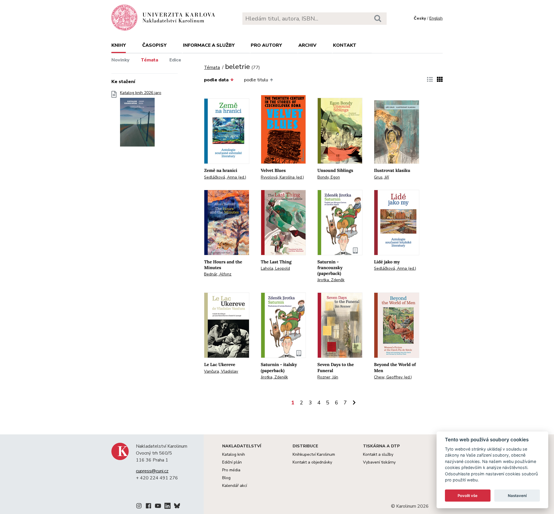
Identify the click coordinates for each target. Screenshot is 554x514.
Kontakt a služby (378, 454)
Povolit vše (468, 495)
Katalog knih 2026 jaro (140, 92)
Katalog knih (233, 454)
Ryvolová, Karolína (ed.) (282, 177)
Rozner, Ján (327, 377)
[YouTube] (158, 507)
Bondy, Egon (328, 177)
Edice (175, 60)
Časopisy (154, 45)
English (436, 18)
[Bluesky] (177, 507)
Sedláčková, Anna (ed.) (225, 177)
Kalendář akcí (234, 485)
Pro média (231, 470)
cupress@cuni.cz (152, 471)
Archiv (307, 45)
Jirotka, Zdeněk (331, 280)
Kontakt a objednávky (312, 462)
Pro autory (266, 45)
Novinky (120, 60)
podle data (216, 80)
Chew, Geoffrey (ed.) (393, 377)
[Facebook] (148, 507)
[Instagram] (139, 507)
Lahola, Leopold (275, 268)
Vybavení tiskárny (379, 462)
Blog (226, 478)
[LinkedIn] (167, 507)
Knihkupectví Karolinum (314, 454)
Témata (149, 60)
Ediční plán (232, 462)
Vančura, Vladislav (221, 371)
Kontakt (344, 45)
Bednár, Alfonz (217, 274)
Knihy (118, 45)
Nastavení (517, 495)
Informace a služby (209, 45)
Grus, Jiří (381, 177)
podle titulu (256, 80)
